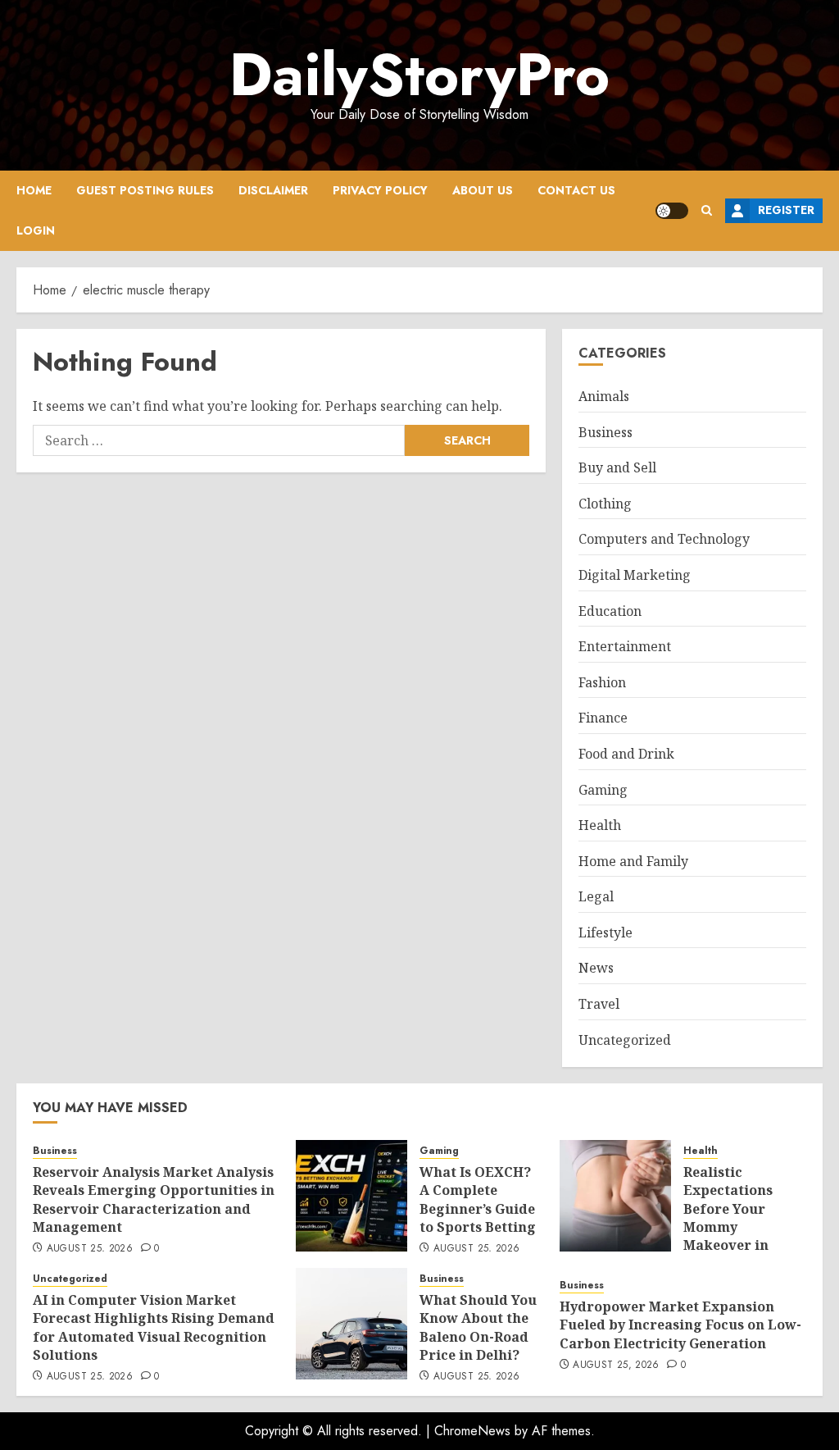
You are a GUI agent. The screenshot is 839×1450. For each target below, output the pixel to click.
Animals (603, 396)
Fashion (602, 682)
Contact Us (576, 190)
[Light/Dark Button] (671, 211)
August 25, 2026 (90, 1249)
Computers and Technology (664, 539)
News (596, 968)
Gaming (603, 790)
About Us (482, 190)
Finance (603, 718)
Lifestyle (605, 932)
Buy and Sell (617, 467)
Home (34, 190)
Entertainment (624, 646)
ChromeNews (472, 1430)
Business (605, 432)
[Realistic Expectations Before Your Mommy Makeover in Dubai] (615, 1196)
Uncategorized (624, 1040)
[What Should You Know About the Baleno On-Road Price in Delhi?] (351, 1323)
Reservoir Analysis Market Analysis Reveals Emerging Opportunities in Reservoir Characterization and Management (153, 1199)
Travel (598, 1004)
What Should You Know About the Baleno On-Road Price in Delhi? (478, 1327)
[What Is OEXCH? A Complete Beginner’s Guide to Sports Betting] (351, 1196)
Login (35, 230)
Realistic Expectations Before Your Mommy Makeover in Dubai (728, 1218)
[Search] (706, 210)
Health (599, 825)
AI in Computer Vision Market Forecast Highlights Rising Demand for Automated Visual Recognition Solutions (153, 1327)
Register (786, 210)
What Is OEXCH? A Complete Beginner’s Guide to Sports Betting (478, 1199)
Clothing (605, 504)
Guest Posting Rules (145, 190)
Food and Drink (626, 754)
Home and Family (633, 861)
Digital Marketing (634, 575)
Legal (596, 896)
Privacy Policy (380, 190)
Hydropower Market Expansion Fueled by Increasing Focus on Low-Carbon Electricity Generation (680, 1324)
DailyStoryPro (419, 74)
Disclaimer (273, 190)
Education (610, 611)
